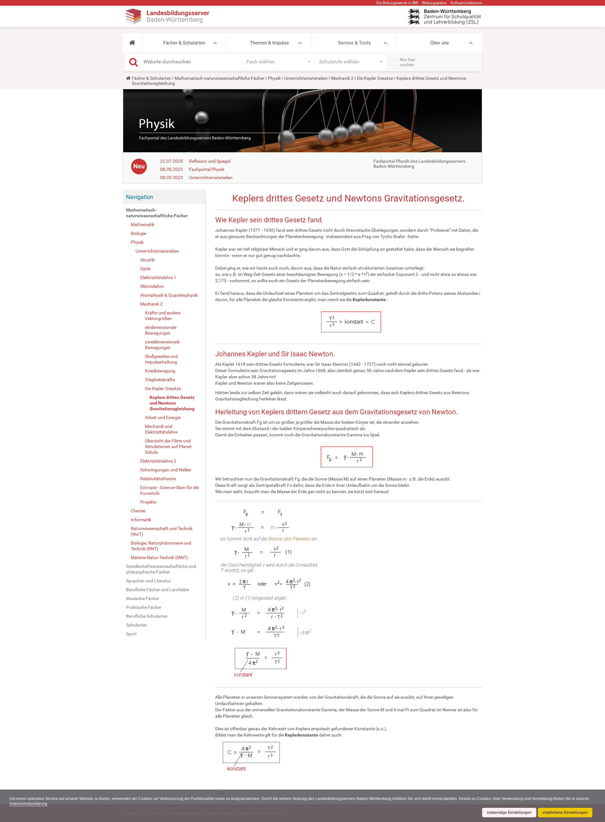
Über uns (439, 43)
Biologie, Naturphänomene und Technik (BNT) (161, 545)
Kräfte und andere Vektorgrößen (162, 315)
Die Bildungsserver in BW (397, 3)
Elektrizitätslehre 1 (158, 277)
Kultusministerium (466, 3)
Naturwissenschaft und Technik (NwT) (162, 531)
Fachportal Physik (206, 169)
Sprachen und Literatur (148, 580)
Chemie (138, 510)
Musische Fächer (142, 598)
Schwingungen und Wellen (165, 469)
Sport (131, 633)
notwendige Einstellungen (509, 812)
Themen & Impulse (269, 43)
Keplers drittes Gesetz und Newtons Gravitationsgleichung (172, 403)
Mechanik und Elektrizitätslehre (161, 429)
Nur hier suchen (407, 62)
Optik (145, 268)
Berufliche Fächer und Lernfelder (157, 589)
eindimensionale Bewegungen (160, 330)
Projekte (148, 501)
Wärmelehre (152, 286)
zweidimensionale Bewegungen (162, 344)
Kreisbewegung (160, 370)
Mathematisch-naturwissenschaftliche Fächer (219, 78)
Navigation (139, 197)
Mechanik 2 (342, 78)
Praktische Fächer (143, 607)
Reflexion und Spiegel (209, 161)
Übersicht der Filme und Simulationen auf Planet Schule (168, 446)
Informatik (141, 519)
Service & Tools (354, 43)
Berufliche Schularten (147, 616)
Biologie (138, 233)
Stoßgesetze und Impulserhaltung (161, 359)
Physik (274, 78)
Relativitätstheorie (158, 478)
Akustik (147, 259)
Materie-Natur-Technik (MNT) (159, 557)
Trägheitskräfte (160, 379)
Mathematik (142, 224)
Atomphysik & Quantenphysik (169, 295)
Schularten (136, 624)
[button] (132, 43)
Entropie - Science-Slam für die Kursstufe (169, 490)
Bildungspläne (434, 3)
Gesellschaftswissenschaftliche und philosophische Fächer (161, 569)
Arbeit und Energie (163, 417)
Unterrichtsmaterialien (306, 78)
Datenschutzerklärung (28, 804)
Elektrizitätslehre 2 (158, 460)
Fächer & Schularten (184, 43)
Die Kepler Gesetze (375, 78)
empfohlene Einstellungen (565, 812)
